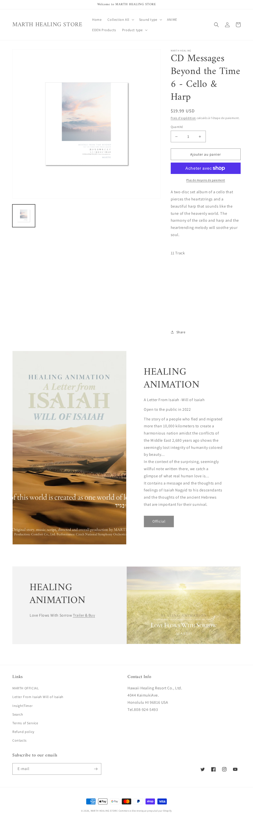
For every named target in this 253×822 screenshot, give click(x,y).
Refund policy (23, 731)
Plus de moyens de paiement (205, 180)
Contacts (19, 740)
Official (159, 521)
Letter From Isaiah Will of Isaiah (37, 697)
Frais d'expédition (183, 118)
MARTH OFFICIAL (25, 688)
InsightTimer (22, 705)
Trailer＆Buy (84, 615)
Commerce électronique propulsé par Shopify (145, 810)
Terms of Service (25, 723)
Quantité (177, 127)
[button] (120, 19)
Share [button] (181, 332)
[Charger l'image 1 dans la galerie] (23, 215)
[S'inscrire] (95, 769)
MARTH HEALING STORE (104, 810)
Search (17, 714)
